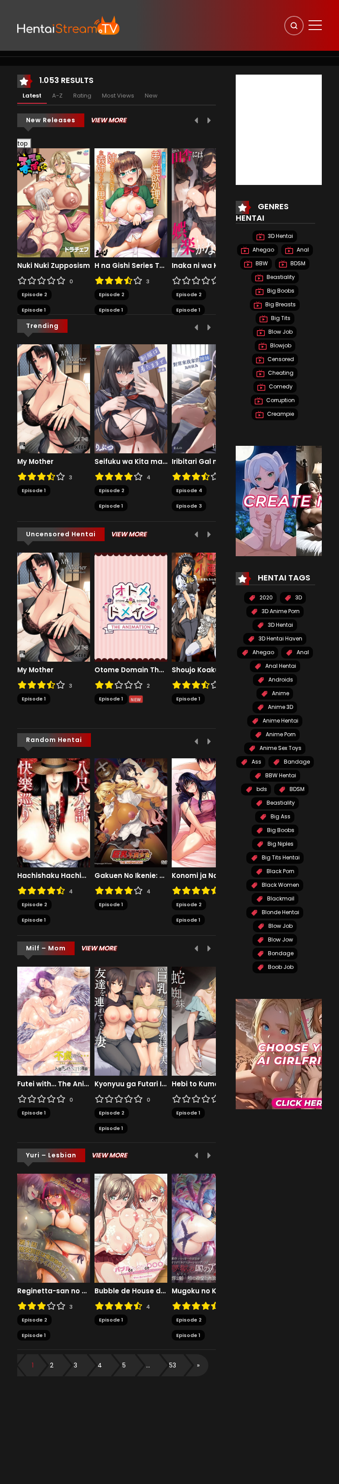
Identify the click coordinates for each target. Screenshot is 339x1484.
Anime (280, 693)
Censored (280, 359)
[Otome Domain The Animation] (130, 606)
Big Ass (279, 816)
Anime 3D (280, 707)
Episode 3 (189, 505)
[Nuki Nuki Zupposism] (53, 202)
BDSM (297, 263)
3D (298, 597)
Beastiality (280, 277)
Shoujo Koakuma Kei (208, 670)
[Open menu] (315, 25)
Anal (302, 249)
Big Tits (280, 318)
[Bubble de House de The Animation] (130, 1227)
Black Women (279, 885)
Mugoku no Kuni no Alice (208, 1291)
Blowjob (280, 345)
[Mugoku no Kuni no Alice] (208, 1227)
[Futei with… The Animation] (53, 1020)
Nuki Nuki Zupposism (53, 266)
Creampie (280, 414)
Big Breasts (280, 304)
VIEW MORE (108, 120)
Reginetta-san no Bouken (53, 1291)
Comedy (280, 386)
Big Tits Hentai (280, 857)
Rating (82, 95)
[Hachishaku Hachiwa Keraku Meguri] (53, 812)
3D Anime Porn (280, 611)
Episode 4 (189, 490)
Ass (255, 761)
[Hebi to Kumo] (208, 1020)
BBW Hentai (280, 775)
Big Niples (280, 843)
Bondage (280, 953)
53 (172, 1365)
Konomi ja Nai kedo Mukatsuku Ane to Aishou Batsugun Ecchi (208, 876)
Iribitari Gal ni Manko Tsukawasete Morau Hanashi (208, 462)
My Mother (35, 462)
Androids (280, 679)
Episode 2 (34, 294)
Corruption (280, 400)
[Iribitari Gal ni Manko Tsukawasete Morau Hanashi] (208, 398)
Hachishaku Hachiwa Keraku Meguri (53, 876)
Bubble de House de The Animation (130, 1291)
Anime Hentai (279, 720)
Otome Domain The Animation (130, 670)
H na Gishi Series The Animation (130, 266)
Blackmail (280, 898)
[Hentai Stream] (68, 25)
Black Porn (279, 871)
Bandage (296, 761)
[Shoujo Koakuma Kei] (208, 606)
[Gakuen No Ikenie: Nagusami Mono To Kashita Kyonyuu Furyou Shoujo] (130, 812)
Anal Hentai (280, 666)
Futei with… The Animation (53, 1084)
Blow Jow (280, 939)
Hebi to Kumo (195, 1084)
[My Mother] (53, 398)
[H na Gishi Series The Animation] (130, 202)
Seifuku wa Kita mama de (130, 462)
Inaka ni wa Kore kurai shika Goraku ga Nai (208, 266)
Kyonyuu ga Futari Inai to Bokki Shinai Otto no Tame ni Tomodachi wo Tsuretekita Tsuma (130, 1084)
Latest (32, 95)
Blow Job (280, 331)
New (151, 95)
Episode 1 (34, 309)
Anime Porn (280, 734)
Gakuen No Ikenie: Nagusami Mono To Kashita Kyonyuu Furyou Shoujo (130, 876)
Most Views (118, 95)
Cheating (280, 373)
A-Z (57, 95)
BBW (261, 263)
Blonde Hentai (279, 912)
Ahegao (262, 249)
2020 (265, 597)
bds (261, 789)
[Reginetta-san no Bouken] (53, 1227)
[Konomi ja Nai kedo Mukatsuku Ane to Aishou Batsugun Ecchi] (208, 812)
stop (19, 143)
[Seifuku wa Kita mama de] (130, 398)
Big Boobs (280, 290)
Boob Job (280, 967)
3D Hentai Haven (279, 638)
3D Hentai (280, 236)
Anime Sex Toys (279, 748)
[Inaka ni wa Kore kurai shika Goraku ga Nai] (208, 202)
